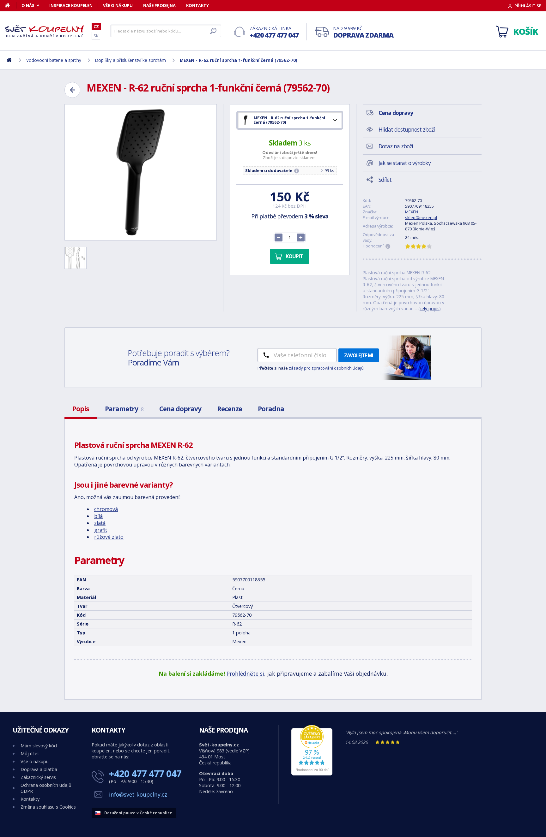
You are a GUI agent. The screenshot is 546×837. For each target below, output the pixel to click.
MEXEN (411, 212)
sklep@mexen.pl (421, 217)
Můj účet (30, 754)
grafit (100, 529)
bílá (98, 516)
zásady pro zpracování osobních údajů (326, 368)
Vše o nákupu (118, 5)
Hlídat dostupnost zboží (407, 129)
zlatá (100, 522)
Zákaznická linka (274, 32)
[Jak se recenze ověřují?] (388, 246)
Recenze (229, 408)
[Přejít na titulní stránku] (44, 31)
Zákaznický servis (38, 777)
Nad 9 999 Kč (363, 32)
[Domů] (10, 5)
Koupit (294, 256)
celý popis (430, 309)
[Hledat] (213, 31)
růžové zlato (109, 536)
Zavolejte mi (358, 355)
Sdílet (385, 179)
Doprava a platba (39, 769)
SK (96, 36)
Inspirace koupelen (71, 5)
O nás (27, 5)
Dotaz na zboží (396, 146)
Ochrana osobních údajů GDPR (46, 788)
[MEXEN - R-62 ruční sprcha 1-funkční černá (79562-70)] (141, 172)
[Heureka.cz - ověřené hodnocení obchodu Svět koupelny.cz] (311, 774)
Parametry (124, 408)
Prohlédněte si (245, 673)
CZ (96, 26)
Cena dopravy (180, 408)
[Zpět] (72, 90)
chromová (106, 509)
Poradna (271, 408)
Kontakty (197, 5)
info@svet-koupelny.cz (138, 794)
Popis (80, 408)
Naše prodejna (159, 5)
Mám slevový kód (39, 746)
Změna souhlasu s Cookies (48, 807)
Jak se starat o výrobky (405, 163)
